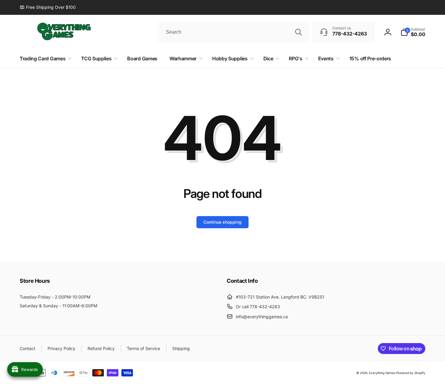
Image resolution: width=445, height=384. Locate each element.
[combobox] (233, 32)
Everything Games (382, 373)
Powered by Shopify (410, 373)
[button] (412, 32)
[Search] (298, 32)
